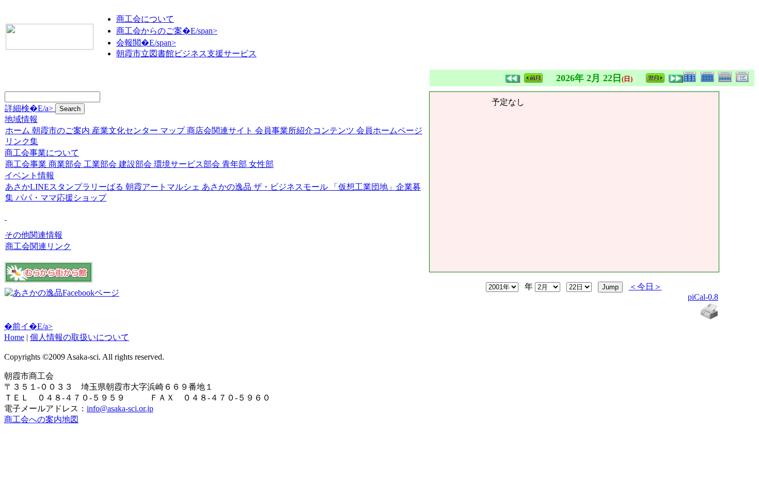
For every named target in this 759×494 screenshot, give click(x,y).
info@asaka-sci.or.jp (120, 408)
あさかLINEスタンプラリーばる (64, 186)
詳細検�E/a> (30, 108)
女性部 (261, 164)
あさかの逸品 (226, 186)
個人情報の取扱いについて (79, 337)
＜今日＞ (645, 286)
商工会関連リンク (38, 246)
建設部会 (135, 164)
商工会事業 (25, 164)
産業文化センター (125, 130)
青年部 (234, 164)
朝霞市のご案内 (61, 130)
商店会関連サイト (220, 130)
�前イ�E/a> (28, 326)
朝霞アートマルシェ (162, 186)
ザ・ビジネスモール (291, 186)
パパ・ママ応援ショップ (60, 197)
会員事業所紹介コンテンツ (304, 130)
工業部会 (100, 164)
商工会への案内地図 (41, 419)
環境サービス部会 (187, 164)
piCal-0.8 (703, 296)
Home (14, 337)
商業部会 (65, 164)
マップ (172, 130)
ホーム (17, 130)
